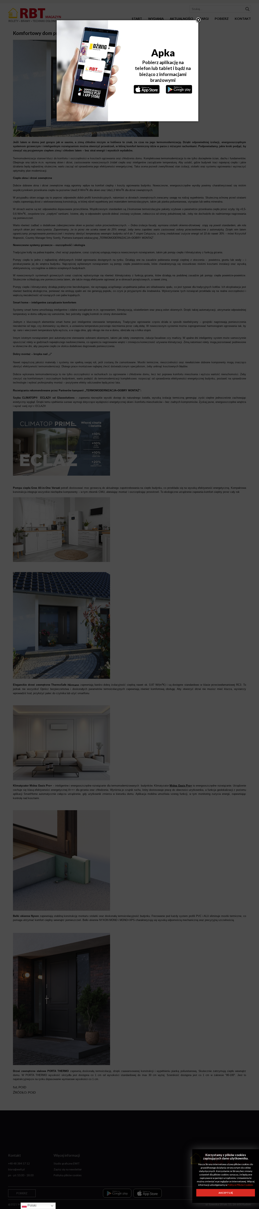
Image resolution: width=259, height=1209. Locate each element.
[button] (198, 20)
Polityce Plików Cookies (240, 1184)
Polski (31, 1205)
